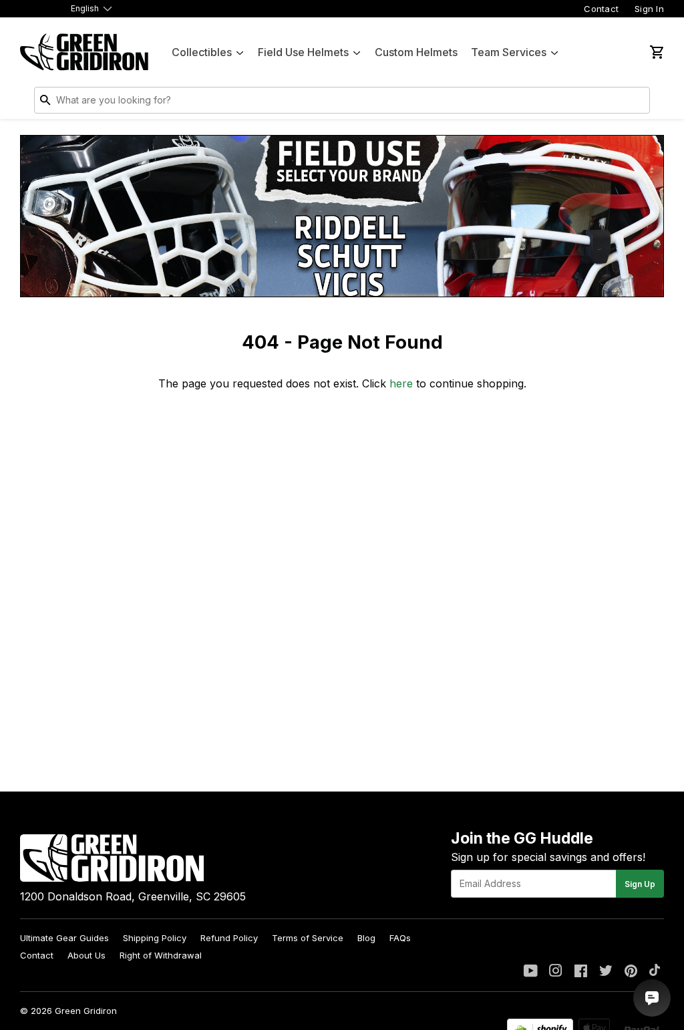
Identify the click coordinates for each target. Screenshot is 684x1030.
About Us (86, 955)
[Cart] (656, 52)
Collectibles (202, 52)
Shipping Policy (154, 937)
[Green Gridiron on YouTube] (531, 972)
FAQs (400, 937)
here (401, 383)
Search (636, 103)
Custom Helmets (416, 52)
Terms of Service (307, 937)
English (85, 8)
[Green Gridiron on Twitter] (606, 972)
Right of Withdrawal (161, 955)
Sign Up (640, 884)
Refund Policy (229, 937)
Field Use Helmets (303, 52)
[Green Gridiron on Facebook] (581, 972)
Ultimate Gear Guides (64, 937)
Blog (366, 937)
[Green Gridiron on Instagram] (555, 972)
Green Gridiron (86, 1010)
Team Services (508, 52)
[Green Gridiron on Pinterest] (631, 972)
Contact (601, 8)
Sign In (649, 8)
